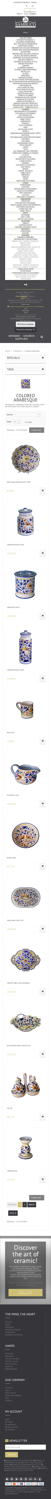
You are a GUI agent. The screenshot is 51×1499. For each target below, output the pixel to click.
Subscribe (11, 1455)
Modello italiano (11, 1369)
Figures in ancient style (25, 62)
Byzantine (25, 52)
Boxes (25, 169)
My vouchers (10, 1430)
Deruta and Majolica (13, 1330)
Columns (25, 141)
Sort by (10, 415)
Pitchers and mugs (25, 207)
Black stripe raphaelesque (25, 80)
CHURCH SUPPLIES (24, 337)
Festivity (25, 229)
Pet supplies (26, 193)
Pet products (25, 115)
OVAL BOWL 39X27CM (15, 920)
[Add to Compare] (27, 461)
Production (9, 1354)
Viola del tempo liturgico (25, 267)
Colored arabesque (25, 42)
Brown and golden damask (25, 54)
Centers (25, 139)
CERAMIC (14, 335)
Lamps (25, 147)
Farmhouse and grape (25, 97)
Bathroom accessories (25, 111)
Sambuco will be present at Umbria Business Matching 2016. (25, 1467)
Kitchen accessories (25, 113)
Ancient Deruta (25, 60)
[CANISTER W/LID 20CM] (25, 522)
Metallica (25, 72)
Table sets (26, 173)
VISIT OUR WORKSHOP (25, 1293)
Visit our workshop (12, 1359)
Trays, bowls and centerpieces (25, 205)
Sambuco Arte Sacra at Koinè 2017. (17, 1466)
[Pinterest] (35, 1479)
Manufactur (9, 1356)
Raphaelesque (26, 78)
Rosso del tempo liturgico (26, 257)
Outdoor (25, 221)
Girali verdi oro (25, 251)
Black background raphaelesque (25, 82)
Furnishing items (25, 143)
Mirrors (26, 175)
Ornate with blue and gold (25, 105)
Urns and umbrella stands (25, 153)
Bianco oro (25, 243)
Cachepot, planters (25, 165)
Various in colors (25, 99)
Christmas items (25, 46)
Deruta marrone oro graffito (25, 247)
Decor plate (25, 157)
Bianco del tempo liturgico (25, 241)
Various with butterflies (25, 103)
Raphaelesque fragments (25, 84)
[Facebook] (7, 1479)
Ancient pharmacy (25, 40)
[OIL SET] (25, 1085)
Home (7, 351)
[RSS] (30, 1479)
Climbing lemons (25, 68)
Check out (25, 304)
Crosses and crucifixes (25, 275)
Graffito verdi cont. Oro (25, 255)
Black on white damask (25, 56)
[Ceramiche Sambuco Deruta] (25, 22)
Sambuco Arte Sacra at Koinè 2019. (19, 1460)
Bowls (26, 131)
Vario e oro (25, 263)
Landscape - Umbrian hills (25, 107)
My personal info (11, 1427)
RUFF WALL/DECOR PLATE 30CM (19, 482)
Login (7, 1419)
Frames (25, 163)
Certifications (10, 1332)
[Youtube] (40, 1479)
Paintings (25, 76)
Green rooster (25, 64)
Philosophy (9, 1327)
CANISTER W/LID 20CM (15, 545)
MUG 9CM (10, 732)
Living (25, 183)
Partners (8, 1401)
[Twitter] (12, 1479)
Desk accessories (25, 191)
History (7, 1325)
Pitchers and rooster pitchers (25, 137)
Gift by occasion (25, 219)
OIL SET (10, 1108)
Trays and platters (25, 181)
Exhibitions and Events (14, 1335)
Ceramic (25, 235)
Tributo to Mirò (25, 95)
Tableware (25, 199)
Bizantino (25, 245)
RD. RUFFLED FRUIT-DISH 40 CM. (19, 1046)
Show (9, 422)
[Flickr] (26, 1479)
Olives (26, 74)
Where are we (10, 1393)
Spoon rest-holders (25, 159)
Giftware (25, 215)
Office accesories (25, 117)
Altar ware (25, 271)
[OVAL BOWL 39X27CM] (25, 897)
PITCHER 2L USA (13, 795)
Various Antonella (26, 101)
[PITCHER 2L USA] (25, 772)
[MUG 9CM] (25, 709)
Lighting (25, 187)
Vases (25, 179)
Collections (26, 38)
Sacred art (9, 1366)
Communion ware (25, 269)
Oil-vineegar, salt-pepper (25, 151)
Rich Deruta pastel (25, 90)
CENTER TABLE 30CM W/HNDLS (18, 983)
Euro (26, 14)
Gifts (25, 213)
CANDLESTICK (12, 1171)
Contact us (9, 1388)
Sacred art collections (25, 239)
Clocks (25, 155)
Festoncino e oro (25, 249)
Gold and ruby (26, 92)
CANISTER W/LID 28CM (15, 670)
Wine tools (25, 119)
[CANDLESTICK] (25, 1148)
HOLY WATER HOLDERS (25, 277)
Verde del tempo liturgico (25, 265)
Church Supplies (25, 237)
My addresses (10, 1424)
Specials (13, 358)
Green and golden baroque (25, 50)
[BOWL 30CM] (25, 835)
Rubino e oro (25, 259)
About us (8, 1322)
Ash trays (25, 167)
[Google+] (16, 1479)
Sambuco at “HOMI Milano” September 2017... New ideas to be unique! (24, 1462)
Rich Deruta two (25, 88)
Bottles (25, 135)
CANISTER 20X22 (13, 607)
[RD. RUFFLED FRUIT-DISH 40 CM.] (25, 1022)
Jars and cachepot (25, 197)
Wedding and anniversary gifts (25, 133)
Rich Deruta (25, 86)
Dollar (27, 12)
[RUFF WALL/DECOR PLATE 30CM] (25, 459)
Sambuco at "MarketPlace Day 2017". (26, 1464)
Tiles (25, 149)
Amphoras (25, 121)
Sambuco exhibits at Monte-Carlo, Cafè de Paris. (25, 1469)
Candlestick (26, 161)
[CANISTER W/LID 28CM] (25, 647)
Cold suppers (25, 125)
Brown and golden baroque (25, 48)
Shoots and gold (25, 93)
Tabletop (25, 201)
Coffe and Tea (25, 209)
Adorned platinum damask (25, 58)
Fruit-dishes (25, 145)
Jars (25, 127)
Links (7, 1398)
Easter (25, 233)
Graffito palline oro (26, 253)
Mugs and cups (25, 129)
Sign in (19, 14)
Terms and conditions (13, 1395)
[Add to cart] (42, 490)
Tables (25, 177)
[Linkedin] (21, 1479)
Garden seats (25, 225)
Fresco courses (11, 1364)
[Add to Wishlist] (23, 461)
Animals (25, 123)
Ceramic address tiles (25, 227)
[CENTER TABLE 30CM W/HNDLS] (25, 960)
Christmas (26, 231)
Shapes (25, 110)
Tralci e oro (25, 261)
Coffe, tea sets (25, 171)
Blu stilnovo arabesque (25, 44)
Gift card (25, 217)
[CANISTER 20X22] (25, 584)
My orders (9, 1422)
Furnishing (25, 185)
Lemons (25, 66)
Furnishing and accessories (25, 273)
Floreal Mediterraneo (26, 70)
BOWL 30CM (11, 858)
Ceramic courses (11, 1361)
